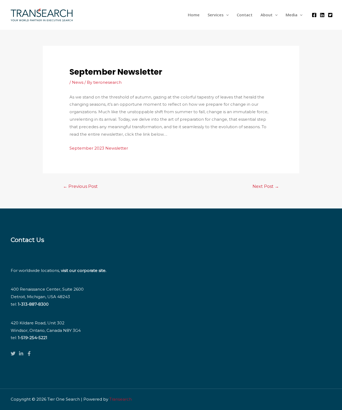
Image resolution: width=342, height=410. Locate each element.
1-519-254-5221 (32, 337)
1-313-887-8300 (33, 304)
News (77, 82)
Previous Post (80, 186)
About (267, 14)
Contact (244, 14)
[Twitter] (330, 15)
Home (194, 14)
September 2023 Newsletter (98, 148)
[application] (226, 14)
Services (216, 14)
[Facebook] (314, 15)
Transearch (120, 399)
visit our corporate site (83, 270)
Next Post (265, 186)
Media (291, 14)
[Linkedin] (322, 15)
